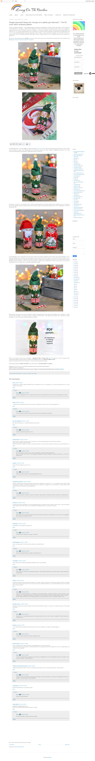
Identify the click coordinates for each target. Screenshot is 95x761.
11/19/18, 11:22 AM (23, 439)
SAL (75, 199)
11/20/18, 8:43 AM (24, 592)
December (76, 277)
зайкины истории (77, 217)
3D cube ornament (77, 154)
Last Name (76, 66)
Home (39, 744)
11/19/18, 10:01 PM (25, 493)
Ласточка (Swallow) (17, 421)
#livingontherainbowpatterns (17, 373)
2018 (75, 275)
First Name (76, 62)
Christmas (25, 373)
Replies (15, 390)
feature (75, 179)
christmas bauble (77, 165)
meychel (14, 463)
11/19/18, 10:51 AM (25, 421)
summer (75, 205)
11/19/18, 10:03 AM (25, 392)
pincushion (76, 198)
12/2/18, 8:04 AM (24, 714)
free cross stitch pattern (78, 182)
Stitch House (61, 369)
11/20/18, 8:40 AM (20, 580)
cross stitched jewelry (78, 174)
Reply (14, 387)
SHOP (21, 15)
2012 (75, 305)
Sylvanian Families (77, 207)
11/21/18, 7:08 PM (24, 655)
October (75, 280)
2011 (75, 307)
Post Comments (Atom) (19, 746)
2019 (75, 274)
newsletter (76, 195)
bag (74, 159)
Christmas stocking (77, 168)
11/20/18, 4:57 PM (20, 625)
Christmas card (77, 167)
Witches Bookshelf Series (79, 214)
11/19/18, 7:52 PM (23, 542)
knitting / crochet (77, 187)
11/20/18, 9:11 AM (24, 604)
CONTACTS (58, 15)
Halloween (76, 186)
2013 (75, 303)
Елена (17, 392)
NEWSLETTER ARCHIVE (69, 15)
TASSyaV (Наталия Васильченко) (20, 666)
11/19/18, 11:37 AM (25, 451)
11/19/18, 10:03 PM (25, 532)
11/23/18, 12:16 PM (23, 685)
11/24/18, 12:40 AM (25, 694)
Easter (75, 177)
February (76, 293)
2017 (75, 296)
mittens (75, 193)
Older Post (67, 744)
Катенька (15, 625)
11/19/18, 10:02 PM (25, 512)
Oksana (14, 580)
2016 (75, 298)
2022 (75, 269)
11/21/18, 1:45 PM (31, 666)
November (76, 279)
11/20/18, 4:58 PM (24, 634)
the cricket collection (78, 210)
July (75, 284)
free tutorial (76, 184)
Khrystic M (15, 502)
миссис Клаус (43, 148)
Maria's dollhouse (77, 192)
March (75, 291)
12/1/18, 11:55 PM (22, 704)
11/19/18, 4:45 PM (26, 481)
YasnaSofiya (15, 560)
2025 (75, 263)
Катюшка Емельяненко (18, 481)
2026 (75, 262)
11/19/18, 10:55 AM (25, 429)
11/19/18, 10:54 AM (25, 411)
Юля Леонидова (16, 542)
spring (75, 202)
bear (75, 161)
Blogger (50, 757)
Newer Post (11, 744)
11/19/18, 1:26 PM (20, 463)
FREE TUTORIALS (48, 15)
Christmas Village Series (79, 170)
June (75, 286)
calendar (75, 162)
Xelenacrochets (16, 439)
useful (75, 211)
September (76, 282)
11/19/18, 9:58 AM (18, 382)
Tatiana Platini (15, 704)
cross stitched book (78, 173)
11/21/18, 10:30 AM (24, 643)
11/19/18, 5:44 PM (21, 502)
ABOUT (16, 15)
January (75, 294)
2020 (75, 272)
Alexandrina (15, 523)
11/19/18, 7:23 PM (21, 523)
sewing (75, 201)
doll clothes (76, 176)
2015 (75, 300)
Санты (37, 148)
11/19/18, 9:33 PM (22, 560)
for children (29, 373)
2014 (75, 302)
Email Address (78, 57)
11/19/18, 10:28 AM (20, 402)
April (75, 289)
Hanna (14, 402)
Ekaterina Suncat (16, 643)
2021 (75, 270)
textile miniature (77, 208)
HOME (10, 15)
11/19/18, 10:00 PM (25, 472)
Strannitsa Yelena (16, 604)
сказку (67, 256)
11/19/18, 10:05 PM (25, 569)
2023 (75, 267)
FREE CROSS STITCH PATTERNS (34, 15)
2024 (75, 265)
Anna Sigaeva (15, 685)
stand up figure (34, 373)
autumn (75, 158)
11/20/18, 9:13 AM (24, 614)
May (75, 287)
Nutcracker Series (77, 196)
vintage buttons (77, 213)
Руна (14, 382)
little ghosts (76, 189)
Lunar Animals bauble (78, 190)
